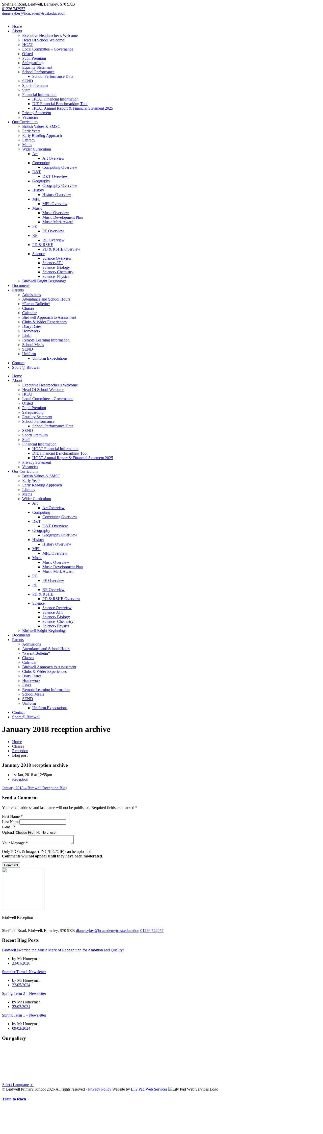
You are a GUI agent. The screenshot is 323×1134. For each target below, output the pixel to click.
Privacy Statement (36, 113)
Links (26, 335)
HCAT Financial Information (55, 99)
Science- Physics (55, 276)
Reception (20, 751)
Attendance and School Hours (46, 299)
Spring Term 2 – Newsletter (24, 993)
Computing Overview (59, 167)
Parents (18, 290)
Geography (41, 181)
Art (35, 154)
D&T (36, 172)
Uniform (29, 354)
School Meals (33, 344)
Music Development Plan (62, 217)
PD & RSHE (42, 244)
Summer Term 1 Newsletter (24, 972)
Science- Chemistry (57, 272)
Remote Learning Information (46, 340)
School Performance (38, 72)
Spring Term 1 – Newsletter (24, 1015)
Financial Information (39, 94)
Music (37, 208)
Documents (21, 285)
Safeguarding (32, 63)
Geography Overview (59, 185)
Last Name (10, 822)
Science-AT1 (52, 263)
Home (17, 26)
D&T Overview (55, 176)
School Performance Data (52, 76)
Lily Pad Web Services (149, 1089)
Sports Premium (35, 85)
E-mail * (9, 827)
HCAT (27, 44)
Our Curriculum (25, 122)
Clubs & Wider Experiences (44, 322)
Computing (41, 163)
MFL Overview (54, 204)
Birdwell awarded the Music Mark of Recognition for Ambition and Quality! (63, 950)
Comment (11, 865)
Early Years (31, 131)
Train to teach (14, 1099)
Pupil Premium (34, 58)
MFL (36, 199)
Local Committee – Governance (47, 49)
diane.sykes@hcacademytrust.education (33, 13)
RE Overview (53, 240)
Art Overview (53, 158)
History (38, 190)
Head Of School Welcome (43, 40)
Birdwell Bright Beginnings (44, 281)
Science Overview (57, 258)
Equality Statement (37, 67)
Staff (26, 90)
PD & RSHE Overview (61, 249)
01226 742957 (13, 9)
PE (34, 226)
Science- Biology (56, 267)
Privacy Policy (99, 1089)
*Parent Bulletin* (36, 304)
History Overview (56, 194)
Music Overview (55, 213)
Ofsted (27, 54)
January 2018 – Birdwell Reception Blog (34, 788)
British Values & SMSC (41, 126)
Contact (18, 363)
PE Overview (53, 231)
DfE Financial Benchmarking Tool (60, 104)
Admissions (31, 294)
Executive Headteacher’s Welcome (50, 35)
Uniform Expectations (49, 358)
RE (35, 235)
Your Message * (15, 843)
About (17, 31)
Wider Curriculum (36, 149)
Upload (8, 832)
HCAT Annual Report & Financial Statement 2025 (72, 108)
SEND (27, 81)
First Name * (12, 816)
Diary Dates (31, 326)
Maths (27, 144)
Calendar (29, 313)
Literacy (28, 140)
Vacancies (30, 117)
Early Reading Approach (42, 135)
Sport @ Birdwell (26, 367)
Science (38, 254)
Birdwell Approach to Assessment (49, 317)
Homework (31, 331)
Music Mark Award (57, 222)
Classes (28, 308)
